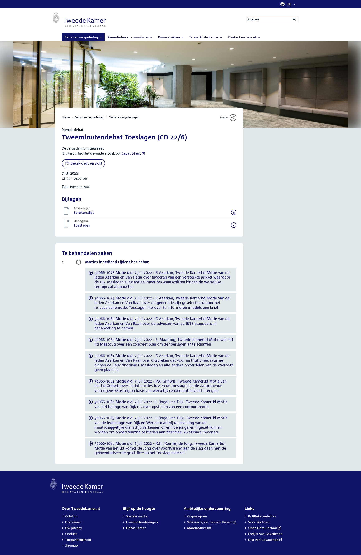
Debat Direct (131, 153)
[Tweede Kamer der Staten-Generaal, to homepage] (79, 19)
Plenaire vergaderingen (123, 117)
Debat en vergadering (89, 117)
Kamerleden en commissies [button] (128, 37)
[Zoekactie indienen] (294, 19)
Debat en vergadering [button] (81, 37)
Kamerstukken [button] (169, 37)
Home (66, 117)
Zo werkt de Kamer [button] (204, 37)
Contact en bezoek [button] (243, 37)
